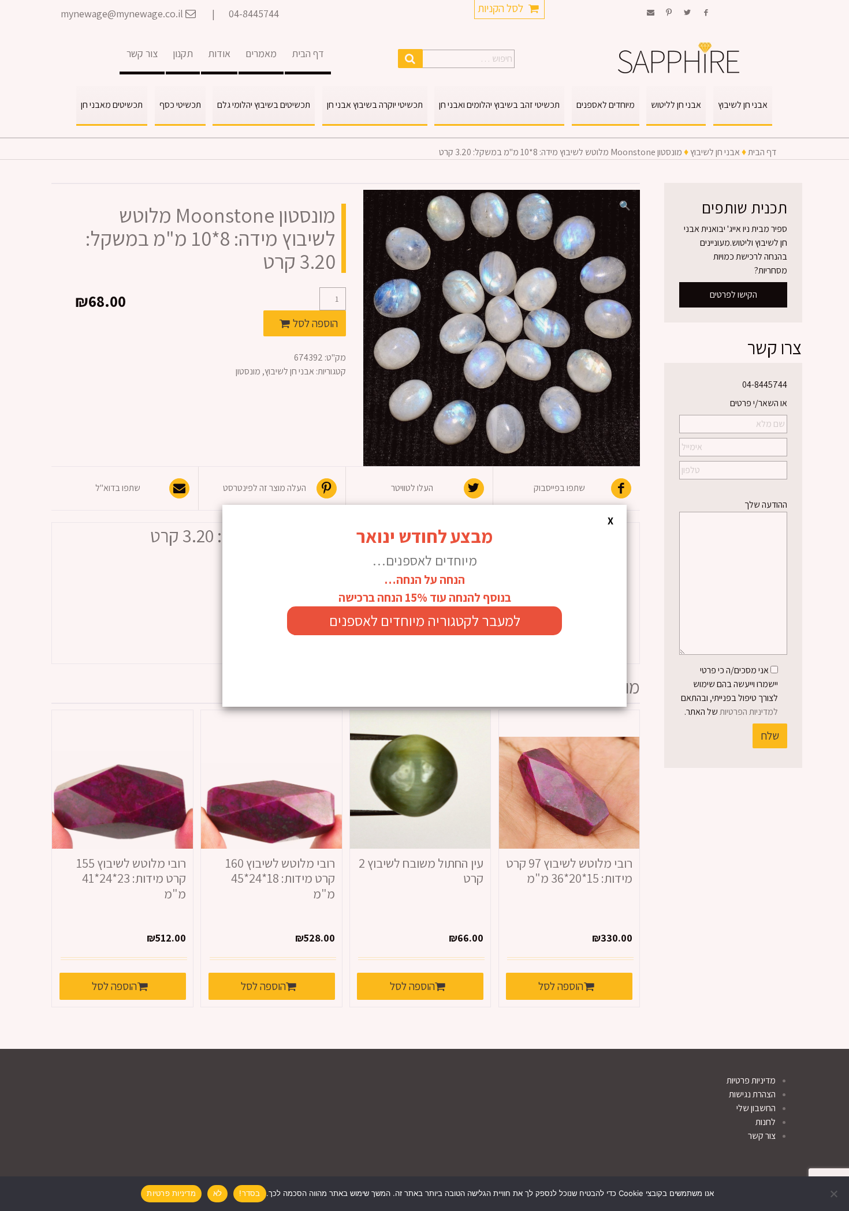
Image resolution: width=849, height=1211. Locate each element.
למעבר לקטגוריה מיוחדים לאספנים (424, 620)
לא (217, 1193)
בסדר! (249, 1193)
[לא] (834, 1193)
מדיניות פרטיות (171, 1193)
